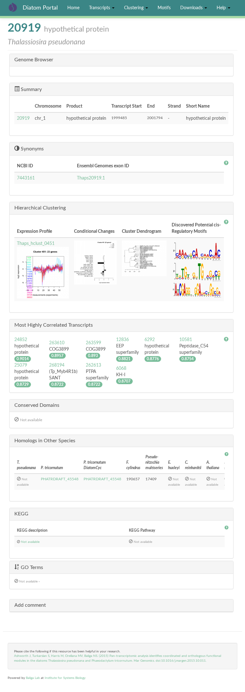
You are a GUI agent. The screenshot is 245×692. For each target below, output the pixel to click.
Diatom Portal (40, 8)
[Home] (15, 7)
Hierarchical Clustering (40, 207)
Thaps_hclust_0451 (36, 243)
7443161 (26, 178)
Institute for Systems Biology (65, 678)
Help (222, 8)
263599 (93, 343)
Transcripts (100, 8)
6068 (121, 368)
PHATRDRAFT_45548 (59, 479)
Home (73, 8)
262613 (93, 365)
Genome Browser (33, 59)
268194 (56, 365)
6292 (150, 340)
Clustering (134, 8)
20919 (23, 118)
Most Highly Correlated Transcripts (53, 325)
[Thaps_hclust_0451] (43, 273)
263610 (56, 343)
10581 (185, 340)
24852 (20, 340)
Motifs (164, 8)
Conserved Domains (36, 405)
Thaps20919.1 (91, 178)
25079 (20, 365)
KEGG (21, 513)
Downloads (192, 8)
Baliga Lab (33, 678)
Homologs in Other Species (44, 440)
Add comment (30, 605)
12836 (122, 340)
